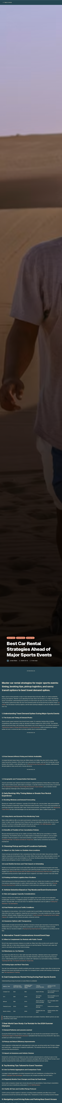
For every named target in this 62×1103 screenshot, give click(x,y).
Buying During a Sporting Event (36, 764)
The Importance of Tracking (12, 972)
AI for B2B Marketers (45, 824)
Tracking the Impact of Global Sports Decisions (15, 1036)
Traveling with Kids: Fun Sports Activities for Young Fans (17, 839)
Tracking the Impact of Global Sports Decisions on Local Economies (21, 727)
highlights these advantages (14, 1075)
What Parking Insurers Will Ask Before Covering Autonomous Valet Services (30, 871)
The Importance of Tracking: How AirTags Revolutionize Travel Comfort (23, 787)
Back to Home (8, 2)
